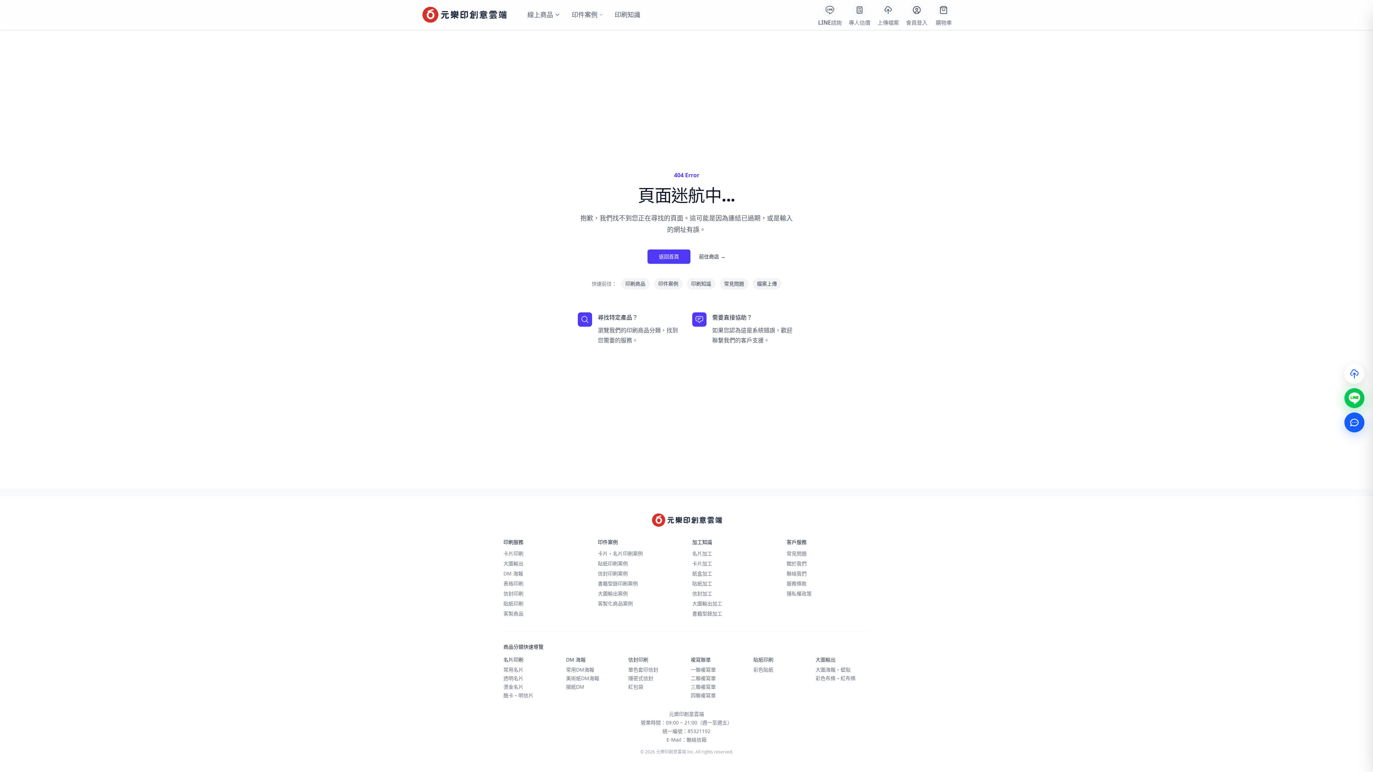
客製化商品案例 (615, 603)
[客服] (1354, 422)
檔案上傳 (767, 283)
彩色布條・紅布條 (836, 678)
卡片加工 (702, 563)
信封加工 (702, 593)
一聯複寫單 (703, 669)
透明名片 (513, 678)
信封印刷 (513, 593)
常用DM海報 (580, 669)
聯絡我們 (797, 573)
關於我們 (797, 563)
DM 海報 (513, 573)
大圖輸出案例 (613, 593)
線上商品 (540, 14)
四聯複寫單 (703, 695)
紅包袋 (635, 686)
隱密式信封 (640, 678)
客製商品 (513, 613)
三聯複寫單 (703, 686)
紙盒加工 (702, 573)
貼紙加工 (702, 583)
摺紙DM (575, 686)
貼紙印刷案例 (613, 563)
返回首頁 (669, 256)
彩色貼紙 (763, 669)
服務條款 (797, 583)
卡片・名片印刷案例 (620, 553)
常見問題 (734, 283)
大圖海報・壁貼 (833, 669)
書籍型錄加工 (707, 613)
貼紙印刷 (513, 603)
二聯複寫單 (703, 678)
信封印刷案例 (613, 573)
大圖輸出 (513, 563)
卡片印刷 (513, 553)
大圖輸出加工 (707, 603)
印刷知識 (627, 14)
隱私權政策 (799, 593)
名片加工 (702, 553)
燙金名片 (513, 686)
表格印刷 (513, 583)
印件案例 (584, 14)
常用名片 (513, 669)
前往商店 (712, 256)
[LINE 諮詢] (1354, 398)
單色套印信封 (643, 669)
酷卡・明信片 (518, 695)
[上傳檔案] (1354, 374)
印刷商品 (635, 283)
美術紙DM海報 (582, 678)
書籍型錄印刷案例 (618, 583)
